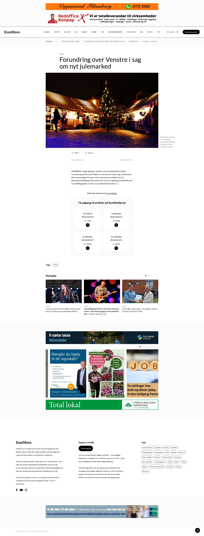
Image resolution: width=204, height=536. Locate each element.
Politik (55, 265)
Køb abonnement (191, 32)
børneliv (158, 447)
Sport (57, 32)
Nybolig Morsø (125, 41)
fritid (167, 452)
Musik (170, 462)
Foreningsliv (159, 452)
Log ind (171, 32)
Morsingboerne (160, 462)
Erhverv (166, 447)
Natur (177, 462)
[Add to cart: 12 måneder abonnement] (116, 248)
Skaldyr (144, 467)
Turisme (178, 467)
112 (75, 32)
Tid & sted (131, 32)
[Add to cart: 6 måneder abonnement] (88, 248)
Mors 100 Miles (147, 462)
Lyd (102, 32)
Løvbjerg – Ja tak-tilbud (142, 41)
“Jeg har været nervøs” (101, 311)
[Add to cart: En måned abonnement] (88, 225)
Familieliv (174, 447)
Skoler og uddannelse (157, 467)
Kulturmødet (167, 457)
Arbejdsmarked (147, 447)
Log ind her (111, 193)
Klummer (157, 457)
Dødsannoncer (115, 32)
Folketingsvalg (147, 452)
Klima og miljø (146, 457)
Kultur (67, 32)
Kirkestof (182, 452)
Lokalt (47, 32)
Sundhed (170, 467)
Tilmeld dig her (85, 448)
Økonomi (145, 471)
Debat (94, 32)
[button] (142, 275)
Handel (173, 452)
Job (141, 32)
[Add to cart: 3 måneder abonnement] (116, 225)
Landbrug (177, 457)
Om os (150, 32)
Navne (84, 32)
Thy (158, 32)
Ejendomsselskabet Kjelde (62, 41)
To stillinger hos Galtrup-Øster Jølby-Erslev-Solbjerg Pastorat (95, 41)
